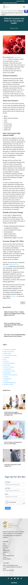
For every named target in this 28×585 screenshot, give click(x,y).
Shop (4, 554)
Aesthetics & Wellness (10, 349)
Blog (4, 549)
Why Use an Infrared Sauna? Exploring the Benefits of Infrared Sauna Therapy (13, 325)
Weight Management (10, 382)
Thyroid (6, 380)
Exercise (6, 361)
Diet (5, 359)
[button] (26, 11)
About (4, 543)
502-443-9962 (21, 1)
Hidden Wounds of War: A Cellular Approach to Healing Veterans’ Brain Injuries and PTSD (14, 313)
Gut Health (7, 365)
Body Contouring (9, 351)
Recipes (6, 377)
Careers (5, 557)
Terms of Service (7, 559)
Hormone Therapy (9, 367)
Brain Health (7, 353)
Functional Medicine (9, 363)
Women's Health (8, 384)
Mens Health (7, 373)
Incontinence (7, 369)
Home (3, 11)
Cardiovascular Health (10, 355)
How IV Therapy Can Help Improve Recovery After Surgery (13, 443)
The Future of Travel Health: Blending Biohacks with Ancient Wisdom (14, 335)
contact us (14, 296)
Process (5, 547)
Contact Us (5, 552)
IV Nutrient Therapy (11, 11)
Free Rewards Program (8, 555)
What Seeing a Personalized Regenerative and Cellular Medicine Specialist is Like (13, 414)
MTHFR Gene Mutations (10, 375)
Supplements (7, 378)
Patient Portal (6, 550)
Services (5, 545)
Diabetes (6, 357)
